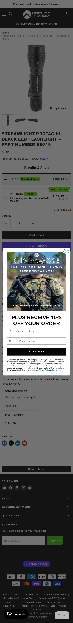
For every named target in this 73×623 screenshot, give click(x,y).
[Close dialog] (66, 251)
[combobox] (12, 340)
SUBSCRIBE (36, 351)
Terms (54, 370)
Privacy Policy (44, 370)
